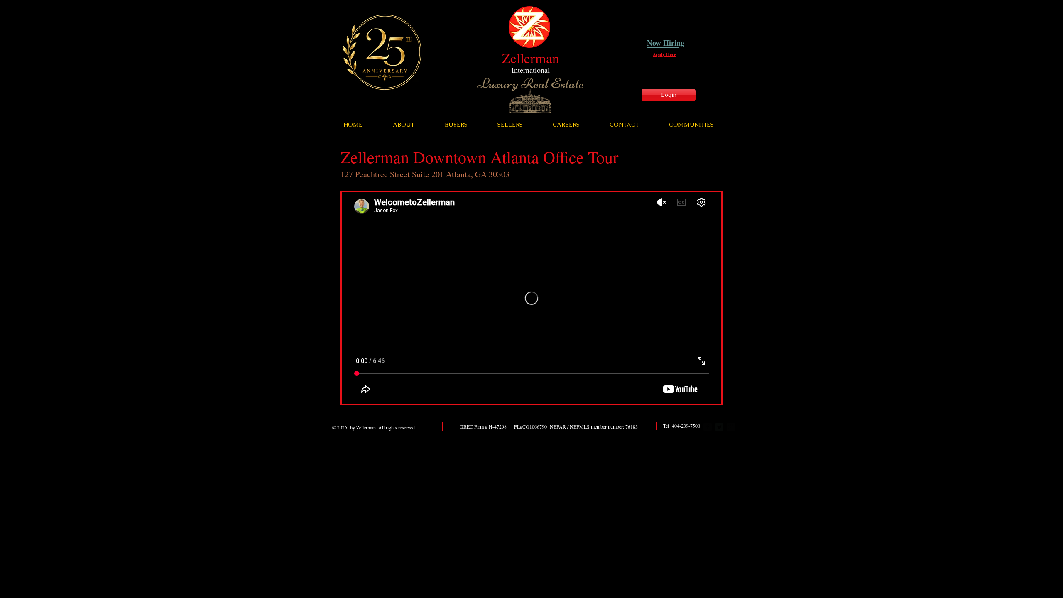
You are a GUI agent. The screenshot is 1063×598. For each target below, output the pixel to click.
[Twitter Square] (719, 427)
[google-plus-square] (731, 427)
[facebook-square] (707, 427)
